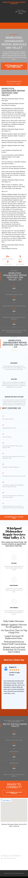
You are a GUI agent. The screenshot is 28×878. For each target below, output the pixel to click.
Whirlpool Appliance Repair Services (14, 2)
